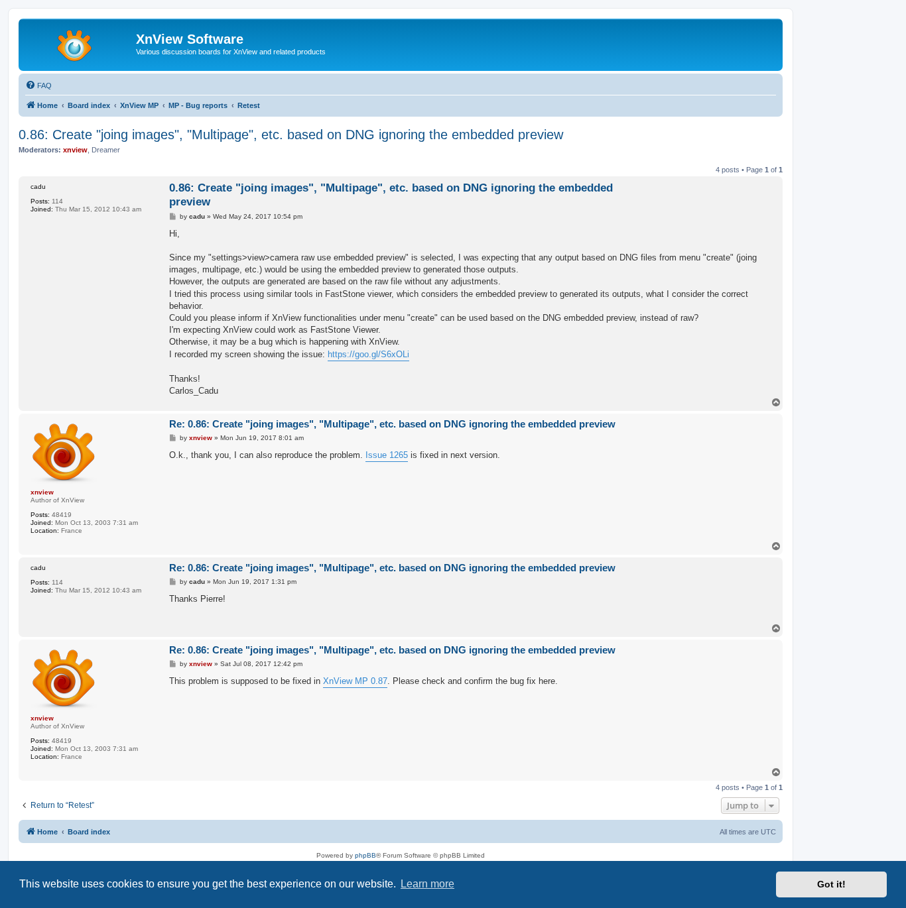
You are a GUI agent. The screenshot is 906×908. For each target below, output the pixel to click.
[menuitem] (38, 85)
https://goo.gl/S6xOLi (368, 354)
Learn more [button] (427, 883)
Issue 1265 (386, 455)
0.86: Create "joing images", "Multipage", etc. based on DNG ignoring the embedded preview (291, 134)
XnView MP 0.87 (355, 681)
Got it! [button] (831, 884)
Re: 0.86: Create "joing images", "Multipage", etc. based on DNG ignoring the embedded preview (392, 423)
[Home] (79, 43)
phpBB (365, 855)
